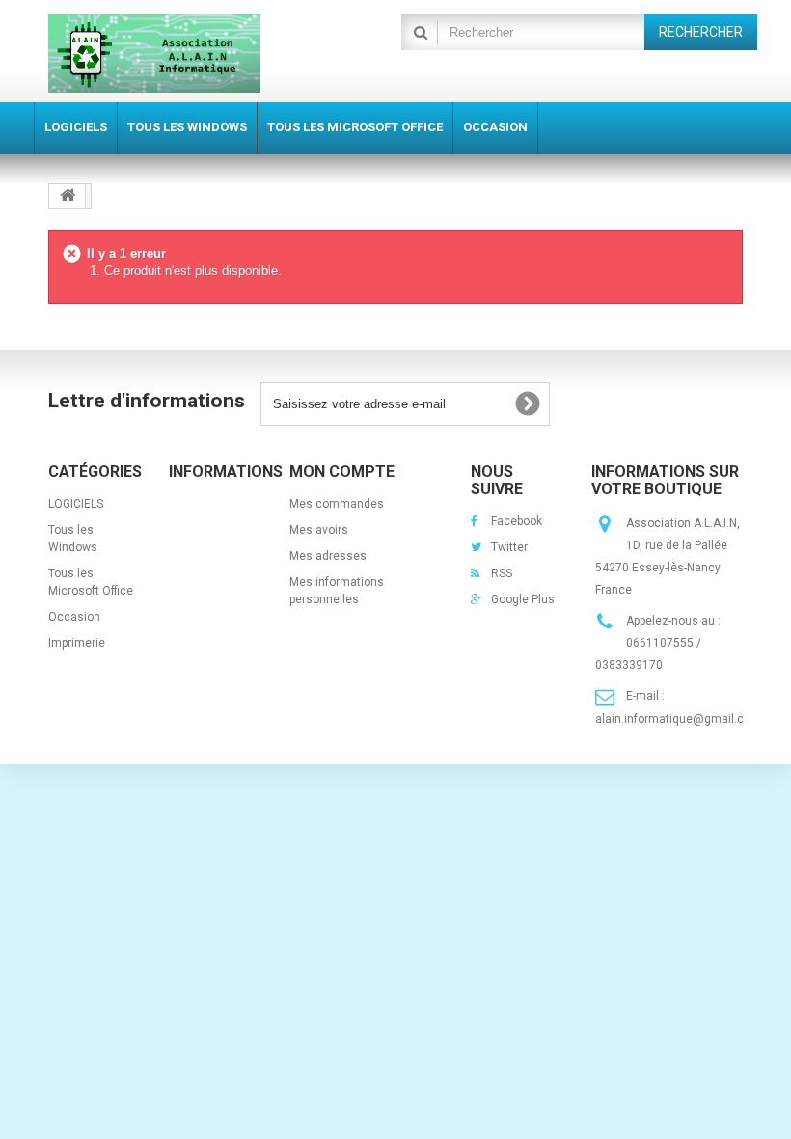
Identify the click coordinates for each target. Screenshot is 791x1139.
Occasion (74, 617)
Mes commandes (336, 504)
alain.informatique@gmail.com (678, 719)
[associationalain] (154, 53)
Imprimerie (76, 643)
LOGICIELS (75, 504)
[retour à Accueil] (67, 196)
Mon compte (342, 471)
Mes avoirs (318, 530)
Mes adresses (328, 556)
